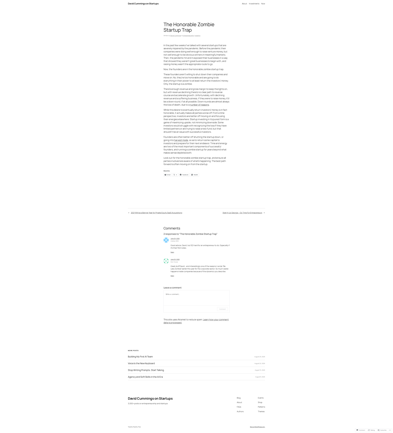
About (244, 3)
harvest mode (181, 140)
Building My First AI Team (140, 356)
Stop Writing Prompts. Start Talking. (146, 370)
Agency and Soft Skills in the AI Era (145, 377)
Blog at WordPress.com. (257, 427)
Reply (172, 252)
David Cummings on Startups (143, 3)
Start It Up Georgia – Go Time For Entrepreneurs (242, 212)
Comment (222, 309)
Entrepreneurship (188, 36)
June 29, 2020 (175, 238)
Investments (254, 3)
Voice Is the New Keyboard (141, 363)
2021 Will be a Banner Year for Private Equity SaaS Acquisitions (156, 212)
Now (263, 3)
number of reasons (199, 104)
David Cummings (175, 36)
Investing (197, 36)
